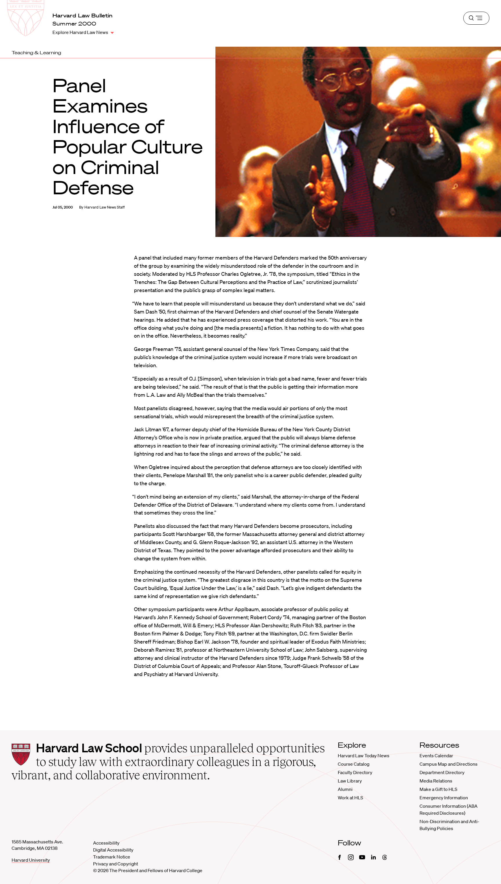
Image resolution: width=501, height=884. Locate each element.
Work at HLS (350, 797)
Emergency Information (444, 797)
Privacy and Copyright (115, 864)
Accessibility (106, 843)
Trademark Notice (111, 857)
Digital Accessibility (113, 850)
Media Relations (436, 781)
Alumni (345, 789)
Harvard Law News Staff (104, 207)
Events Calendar (436, 755)
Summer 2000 (74, 23)
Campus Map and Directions (449, 764)
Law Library (350, 781)
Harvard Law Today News (363, 755)
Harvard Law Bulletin (82, 15)
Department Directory (442, 772)
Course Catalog (353, 764)
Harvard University (31, 860)
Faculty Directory (355, 772)
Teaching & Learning (36, 52)
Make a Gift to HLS (438, 789)
